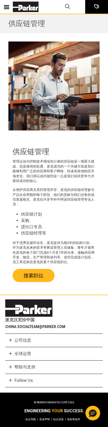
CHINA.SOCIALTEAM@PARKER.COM (35, 327)
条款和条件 (73, 419)
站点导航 (31, 419)
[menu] (6, 7)
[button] (92, 413)
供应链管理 (26, 23)
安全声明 (45, 419)
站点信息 (59, 419)
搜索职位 (34, 276)
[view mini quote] (97, 7)
